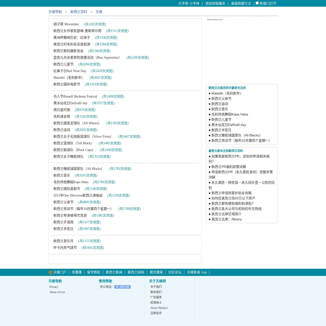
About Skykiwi (159, 308)
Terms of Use (57, 292)
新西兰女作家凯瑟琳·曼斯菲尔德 (77, 31)
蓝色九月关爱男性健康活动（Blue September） (87, 57)
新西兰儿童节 (63, 64)
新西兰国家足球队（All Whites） (77, 123)
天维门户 (60, 272)
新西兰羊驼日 (63, 229)
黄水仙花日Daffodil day (70, 103)
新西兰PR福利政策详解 (228, 167)
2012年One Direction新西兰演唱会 (78, 195)
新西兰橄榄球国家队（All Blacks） (78, 169)
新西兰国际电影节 (66, 84)
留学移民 (93, 272)
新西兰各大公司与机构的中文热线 (236, 209)
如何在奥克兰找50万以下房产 (233, 198)
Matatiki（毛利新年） (69, 77)
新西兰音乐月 (63, 241)
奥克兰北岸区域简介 (226, 214)
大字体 (183, 3)
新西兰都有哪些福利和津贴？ (233, 203)
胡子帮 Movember (66, 24)
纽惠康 (77, 272)
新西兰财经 (136, 272)
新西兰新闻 (114, 272)
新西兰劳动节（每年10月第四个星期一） (83, 209)
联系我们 (156, 292)
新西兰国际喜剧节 (66, 189)
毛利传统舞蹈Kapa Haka (70, 182)
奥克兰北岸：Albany (226, 219)
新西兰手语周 (63, 222)
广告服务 (156, 297)
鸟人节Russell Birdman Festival (75, 96)
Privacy (54, 287)
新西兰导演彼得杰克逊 (70, 215)
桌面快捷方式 (241, 3)
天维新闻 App (197, 272)
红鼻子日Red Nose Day (69, 71)
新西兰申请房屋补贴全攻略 (231, 193)
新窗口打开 (268, 3)
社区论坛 (175, 272)
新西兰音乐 (61, 175)
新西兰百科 (78, 12)
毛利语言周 (61, 116)
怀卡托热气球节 (65, 247)
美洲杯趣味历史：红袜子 (71, 37)
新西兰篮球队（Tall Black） (73, 143)
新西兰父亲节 (63, 202)
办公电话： (114, 287)
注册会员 (156, 313)
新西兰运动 (61, 130)
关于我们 (156, 287)
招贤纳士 (156, 302)
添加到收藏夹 (215, 3)
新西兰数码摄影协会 (68, 51)
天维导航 (55, 12)
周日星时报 (61, 110)
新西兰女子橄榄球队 (68, 156)
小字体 (194, 3)
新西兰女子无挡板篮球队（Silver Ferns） (83, 136)
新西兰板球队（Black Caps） (74, 150)
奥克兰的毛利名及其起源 (71, 44)
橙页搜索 (156, 272)
